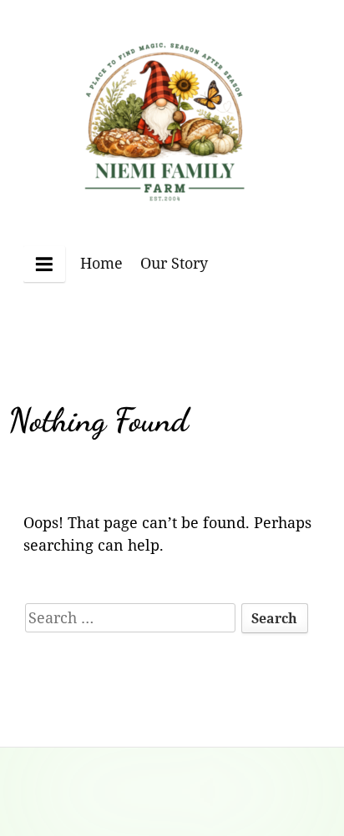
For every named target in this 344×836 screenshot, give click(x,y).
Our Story (174, 263)
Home (101, 263)
